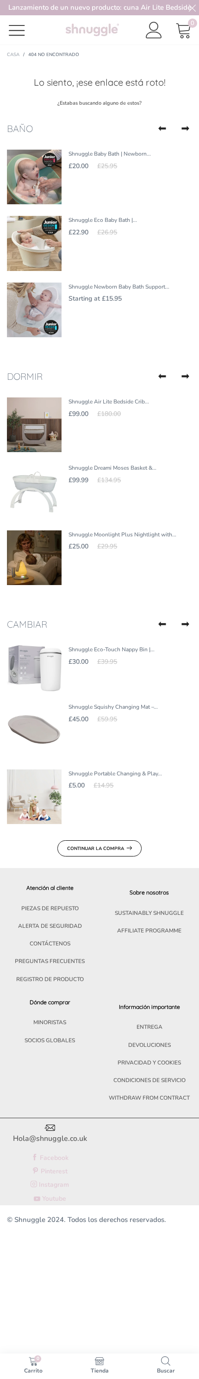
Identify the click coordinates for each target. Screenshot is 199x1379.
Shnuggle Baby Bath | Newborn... (109, 153)
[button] (162, 129)
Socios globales (50, 1040)
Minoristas (49, 1022)
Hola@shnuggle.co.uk (50, 1138)
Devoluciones (149, 1045)
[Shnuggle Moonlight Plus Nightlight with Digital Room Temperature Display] (34, 557)
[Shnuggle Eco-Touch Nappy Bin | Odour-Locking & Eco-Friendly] (34, 668)
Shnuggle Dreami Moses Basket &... (112, 468)
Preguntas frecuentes (50, 961)
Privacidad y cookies (149, 1062)
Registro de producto (50, 979)
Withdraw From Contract (149, 1098)
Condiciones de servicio (149, 1080)
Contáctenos (50, 943)
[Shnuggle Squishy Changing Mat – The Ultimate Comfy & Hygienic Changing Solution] (34, 730)
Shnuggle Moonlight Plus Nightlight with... (122, 534)
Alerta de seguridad (50, 926)
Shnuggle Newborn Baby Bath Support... (118, 286)
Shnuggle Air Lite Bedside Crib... (108, 401)
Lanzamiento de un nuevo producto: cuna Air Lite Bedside (99, 7)
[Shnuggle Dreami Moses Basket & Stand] (34, 491)
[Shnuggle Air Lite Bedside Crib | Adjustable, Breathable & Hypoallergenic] (34, 424)
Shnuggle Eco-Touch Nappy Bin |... (111, 649)
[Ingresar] (154, 30)
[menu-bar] (22, 30)
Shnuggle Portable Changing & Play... (115, 773)
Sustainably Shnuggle (149, 913)
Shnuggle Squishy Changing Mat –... (113, 707)
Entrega (149, 1027)
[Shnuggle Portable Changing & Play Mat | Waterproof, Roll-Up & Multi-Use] (34, 796)
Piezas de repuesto (50, 908)
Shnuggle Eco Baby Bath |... (102, 220)
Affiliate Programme (149, 930)
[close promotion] (192, 7)
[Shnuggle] (92, 30)
